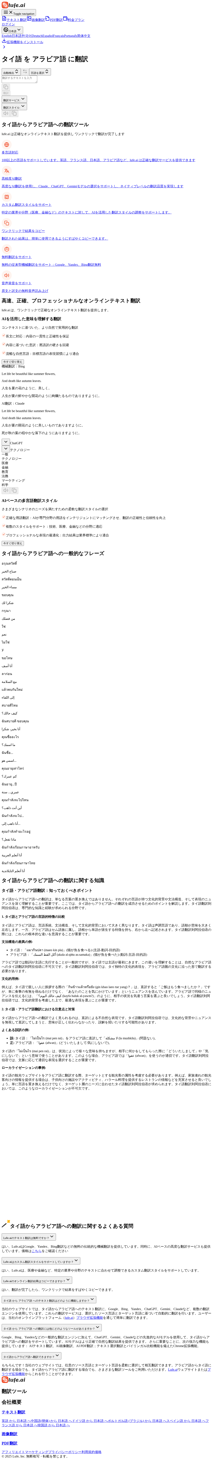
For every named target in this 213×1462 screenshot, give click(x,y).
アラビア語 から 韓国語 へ (21, 1222)
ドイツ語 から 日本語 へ (90, 1421)
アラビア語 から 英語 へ (19, 1209)
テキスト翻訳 (17, 20)
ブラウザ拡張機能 (89, 1317)
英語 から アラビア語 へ (19, 1122)
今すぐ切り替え (12, 361)
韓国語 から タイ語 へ (18, 1152)
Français (58, 36)
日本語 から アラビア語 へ (21, 1139)
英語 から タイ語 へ (16, 1126)
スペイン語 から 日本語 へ (186, 1421)
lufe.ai (69, 1317)
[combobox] (14, 99)
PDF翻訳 (56, 20)
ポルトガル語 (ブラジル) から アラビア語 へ (34, 1183)
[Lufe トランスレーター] (106, 5)
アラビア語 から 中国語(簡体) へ (26, 1213)
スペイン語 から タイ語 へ (21, 1170)
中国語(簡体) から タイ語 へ (22, 1135)
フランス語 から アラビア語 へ (24, 1174)
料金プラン (76, 20)
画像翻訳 (38, 20)
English (7, 36)
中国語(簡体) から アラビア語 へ (26, 1131)
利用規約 (88, 1452)
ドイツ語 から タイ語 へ (19, 1161)
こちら (37, 1251)
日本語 (17, 36)
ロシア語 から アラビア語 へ (23, 1200)
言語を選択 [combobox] (37, 72)
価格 (98, 1452)
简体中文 (83, 36)
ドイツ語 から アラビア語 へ (23, 1157)
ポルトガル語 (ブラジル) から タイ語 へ (31, 1187)
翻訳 (6, 93)
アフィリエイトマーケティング (25, 1452)
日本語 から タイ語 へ (18, 1144)
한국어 (27, 36)
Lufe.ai (172, 1369)
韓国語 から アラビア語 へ (21, 1148)
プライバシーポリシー (65, 1452)
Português (70, 36)
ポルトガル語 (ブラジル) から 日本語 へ (137, 1421)
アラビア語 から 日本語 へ (21, 1218)
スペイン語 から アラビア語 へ (24, 1166)
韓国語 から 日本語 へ (53, 1425)
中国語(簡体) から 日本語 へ (51, 1421)
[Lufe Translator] (106, 1380)
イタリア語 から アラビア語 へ (24, 1192)
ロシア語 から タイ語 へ (19, 1205)
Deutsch (37, 36)
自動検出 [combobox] (8, 72)
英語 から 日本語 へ (16, 1421)
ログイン (8, 24)
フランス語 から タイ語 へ (21, 1179)
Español (47, 36)
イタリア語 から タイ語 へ (21, 1196)
